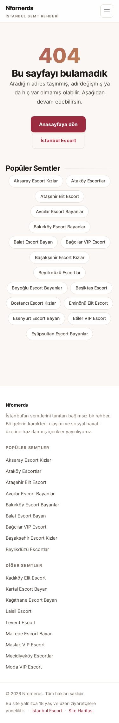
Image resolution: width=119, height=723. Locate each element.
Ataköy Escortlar (88, 180)
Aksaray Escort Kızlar (36, 180)
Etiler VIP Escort (89, 318)
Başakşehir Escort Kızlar (59, 257)
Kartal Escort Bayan (27, 589)
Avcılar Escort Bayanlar (59, 211)
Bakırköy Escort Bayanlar (59, 226)
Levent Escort (21, 622)
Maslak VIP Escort (25, 645)
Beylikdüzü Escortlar (59, 272)
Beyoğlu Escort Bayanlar (37, 287)
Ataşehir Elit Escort (59, 196)
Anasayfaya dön (58, 124)
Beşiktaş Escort (91, 287)
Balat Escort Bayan (33, 241)
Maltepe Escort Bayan (29, 634)
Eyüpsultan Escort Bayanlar (59, 333)
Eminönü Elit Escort (88, 303)
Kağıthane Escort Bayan (31, 600)
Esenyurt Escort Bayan (36, 318)
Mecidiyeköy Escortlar (29, 656)
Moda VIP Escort (24, 667)
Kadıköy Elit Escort (26, 578)
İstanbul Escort (58, 140)
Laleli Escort (18, 611)
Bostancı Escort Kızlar (33, 303)
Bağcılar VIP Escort (85, 241)
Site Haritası (81, 710)
